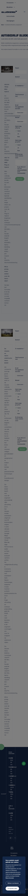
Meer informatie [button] (10, 878)
